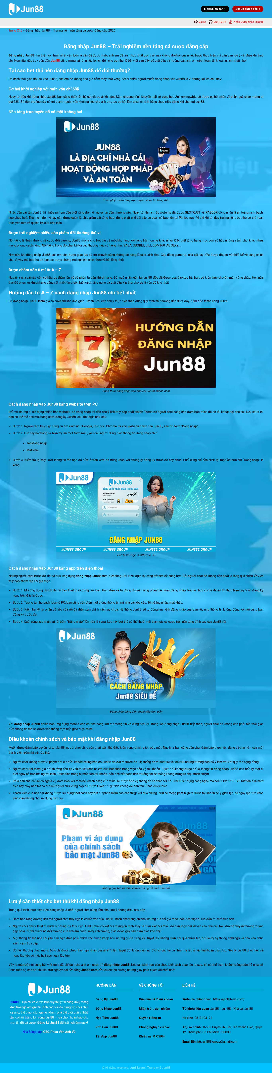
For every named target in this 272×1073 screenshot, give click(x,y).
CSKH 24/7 (219, 21)
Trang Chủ (15, 30)
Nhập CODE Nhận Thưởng (248, 21)
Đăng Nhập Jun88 (108, 1009)
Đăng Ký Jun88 (106, 999)
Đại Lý (202, 21)
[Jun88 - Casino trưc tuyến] (26, 9)
